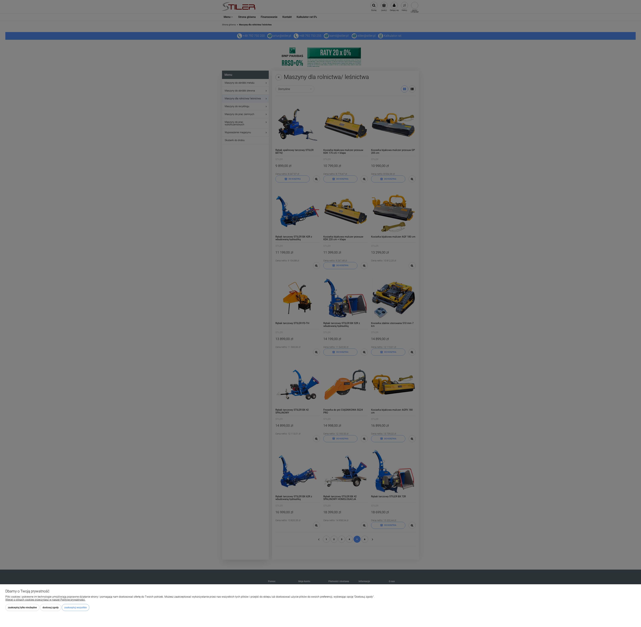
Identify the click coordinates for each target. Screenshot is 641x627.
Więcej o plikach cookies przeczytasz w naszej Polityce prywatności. (45, 599)
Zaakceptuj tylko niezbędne (22, 607)
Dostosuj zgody (51, 607)
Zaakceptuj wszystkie (75, 607)
